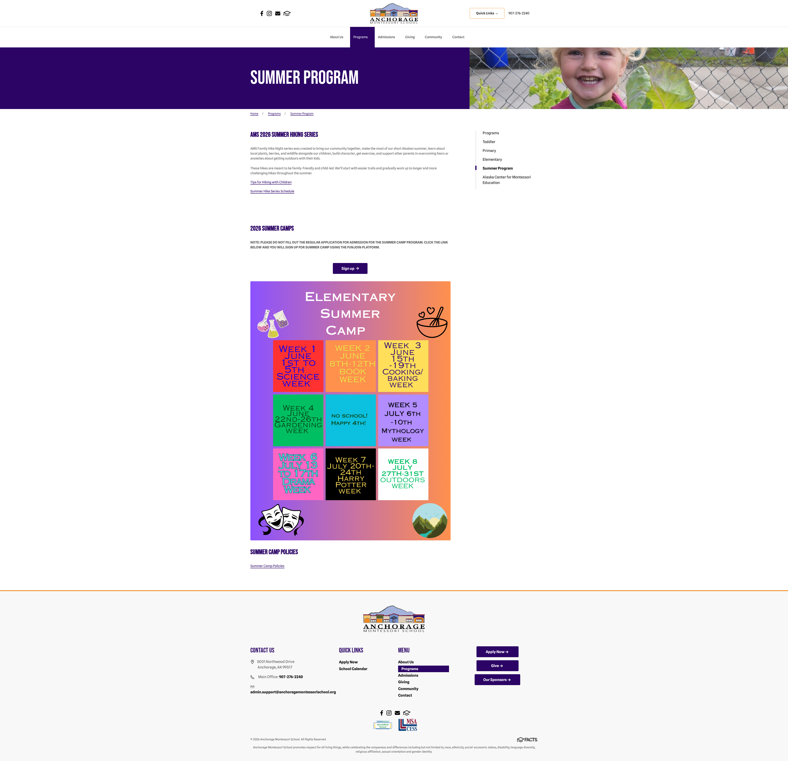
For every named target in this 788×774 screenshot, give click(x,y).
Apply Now (348, 662)
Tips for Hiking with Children (271, 182)
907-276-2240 (519, 13)
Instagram (269, 13)
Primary (489, 150)
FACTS (287, 13)
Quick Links (485, 13)
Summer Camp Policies (267, 566)
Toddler (489, 142)
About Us (336, 37)
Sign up (348, 268)
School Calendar (353, 669)
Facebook (261, 13)
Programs (360, 37)
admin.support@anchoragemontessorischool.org (293, 692)
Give (495, 666)
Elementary (492, 159)
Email (277, 13)
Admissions (386, 37)
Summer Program (498, 168)
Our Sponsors (495, 680)
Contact (458, 37)
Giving (410, 37)
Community (433, 37)
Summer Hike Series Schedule (272, 191)
